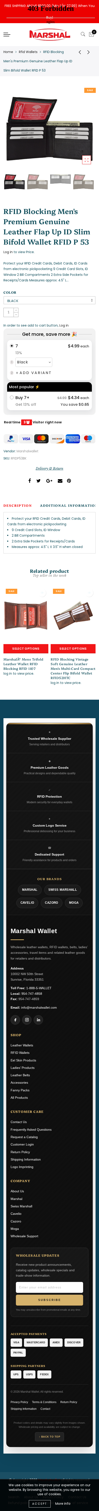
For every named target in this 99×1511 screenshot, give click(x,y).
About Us (17, 1191)
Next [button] (81, 131)
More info (62, 1503)
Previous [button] (12, 132)
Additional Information (69, 505)
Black (12, 300)
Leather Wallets (22, 1045)
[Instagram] (27, 1020)
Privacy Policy (19, 1402)
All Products (19, 1097)
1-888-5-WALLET (39, 988)
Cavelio (16, 1213)
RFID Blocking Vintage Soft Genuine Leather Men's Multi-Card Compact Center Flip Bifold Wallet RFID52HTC (73, 668)
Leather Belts (20, 1075)
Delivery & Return (49, 468)
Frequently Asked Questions (31, 1129)
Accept (39, 1504)
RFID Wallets (20, 1053)
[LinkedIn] (38, 1020)
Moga (15, 1229)
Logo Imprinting (22, 1167)
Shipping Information (26, 1159)
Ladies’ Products (23, 1068)
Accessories (19, 1082)
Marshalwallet (27, 451)
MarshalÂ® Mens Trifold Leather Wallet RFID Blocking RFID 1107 (23, 664)
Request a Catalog (24, 1137)
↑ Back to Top (49, 1436)
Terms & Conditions (44, 1402)
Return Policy (20, 1152)
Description (17, 505)
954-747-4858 (31, 993)
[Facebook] (15, 1020)
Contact (45, 1408)
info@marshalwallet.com (39, 1007)
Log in (8, 252)
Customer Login (22, 1144)
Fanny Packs (20, 1090)
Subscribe (49, 1300)
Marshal (16, 1199)
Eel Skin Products (23, 1060)
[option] (49, 129)
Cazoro (16, 1221)
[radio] (49, 360)
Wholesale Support (24, 1236)
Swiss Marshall (21, 1206)
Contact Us (19, 1122)
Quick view (42, 593)
